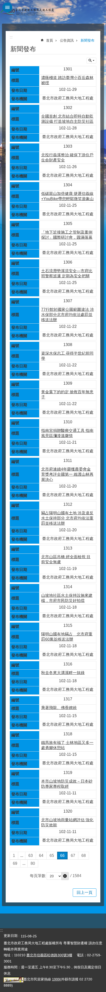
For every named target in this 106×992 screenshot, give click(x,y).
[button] (65, 876)
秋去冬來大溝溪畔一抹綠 (63, 673)
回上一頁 (84, 892)
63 (30, 855)
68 (83, 855)
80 (33, 863)
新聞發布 (87, 40)
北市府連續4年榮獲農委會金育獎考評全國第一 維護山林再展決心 (67, 474)
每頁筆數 (38, 876)
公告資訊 (67, 40)
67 (73, 855)
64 (41, 855)
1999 (56, 979)
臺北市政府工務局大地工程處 (27, 12)
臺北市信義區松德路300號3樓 (49, 955)
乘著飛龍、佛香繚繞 (59, 708)
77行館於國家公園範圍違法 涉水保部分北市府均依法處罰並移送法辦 (67, 314)
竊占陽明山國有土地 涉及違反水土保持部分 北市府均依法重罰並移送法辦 (67, 518)
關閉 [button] (7, 7)
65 (52, 855)
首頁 (49, 40)
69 (15, 863)
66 (62, 855)
